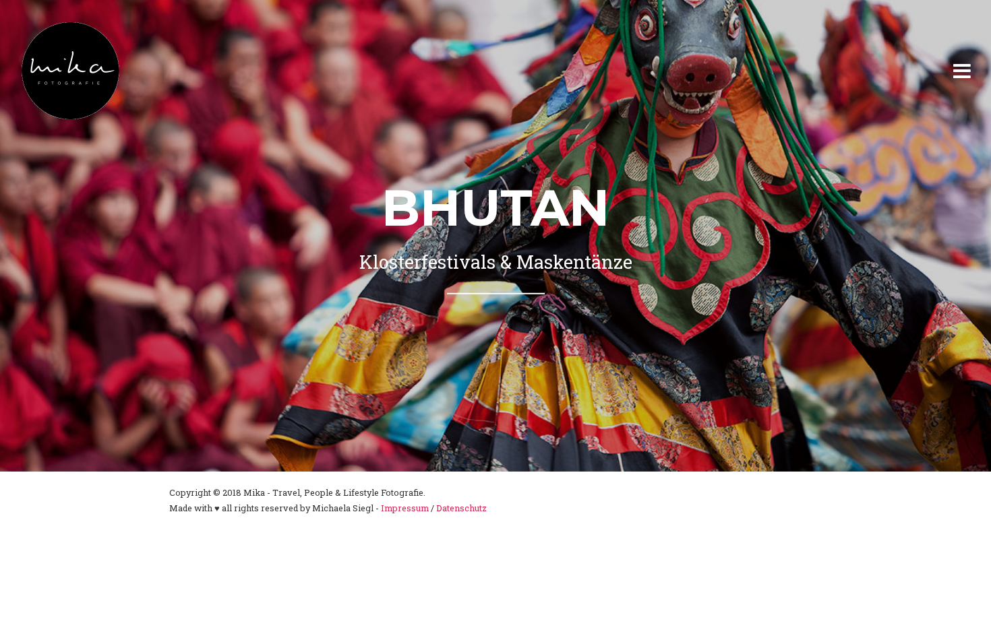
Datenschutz (461, 508)
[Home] (70, 70)
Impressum (405, 508)
